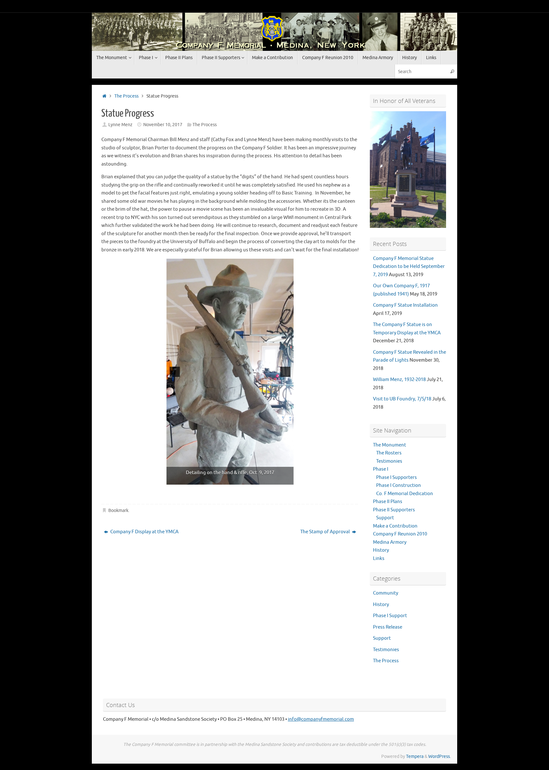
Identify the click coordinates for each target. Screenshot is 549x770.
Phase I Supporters (396, 477)
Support (385, 518)
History (381, 550)
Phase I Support (390, 616)
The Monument (389, 445)
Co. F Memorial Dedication (404, 494)
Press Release (387, 627)
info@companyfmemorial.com (321, 719)
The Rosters (389, 453)
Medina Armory (389, 542)
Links (378, 558)
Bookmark (118, 510)
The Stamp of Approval (325, 532)
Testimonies (389, 461)
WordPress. (439, 756)
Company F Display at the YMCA (144, 532)
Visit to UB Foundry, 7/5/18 (402, 399)
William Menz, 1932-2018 (399, 380)
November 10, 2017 (162, 124)
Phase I (380, 469)
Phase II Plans (387, 502)
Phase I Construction (398, 485)
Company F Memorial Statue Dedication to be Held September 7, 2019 (409, 267)
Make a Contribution (395, 526)
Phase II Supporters (394, 510)
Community (385, 593)
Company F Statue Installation (405, 305)
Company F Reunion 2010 (400, 534)
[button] (175, 372)
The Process (126, 96)
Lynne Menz (120, 124)
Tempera (415, 756)
